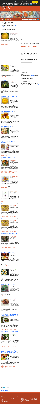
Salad (13, 172)
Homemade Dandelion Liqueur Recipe (9, 96)
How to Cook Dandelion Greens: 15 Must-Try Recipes (9, 79)
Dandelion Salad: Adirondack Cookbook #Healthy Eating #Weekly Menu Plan (9, 315)
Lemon (10, 139)
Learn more (30, 4)
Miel (5, 367)
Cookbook (7, 329)
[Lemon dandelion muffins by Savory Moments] (5, 130)
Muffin (6, 139)
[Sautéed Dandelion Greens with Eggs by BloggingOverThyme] (5, 272)
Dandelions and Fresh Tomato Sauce (8, 298)
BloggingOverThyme (14, 269)
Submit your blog (23, 395)
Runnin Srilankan (13, 160)
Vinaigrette (2, 365)
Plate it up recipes (14, 191)
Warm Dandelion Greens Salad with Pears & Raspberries (10, 332)
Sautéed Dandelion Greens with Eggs (9, 268)
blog (2, 400)
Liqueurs (6, 109)
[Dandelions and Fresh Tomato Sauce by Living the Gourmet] (5, 302)
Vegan (6, 187)
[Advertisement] (10, 55)
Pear (8, 347)
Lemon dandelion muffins (6, 126)
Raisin (14, 247)
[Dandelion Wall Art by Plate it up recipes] (5, 194)
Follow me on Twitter (5, 401)
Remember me (24, 72)
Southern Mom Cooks (14, 144)
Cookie (11, 216)
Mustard (6, 366)
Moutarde (2, 366)
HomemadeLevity (14, 334)
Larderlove (12, 65)
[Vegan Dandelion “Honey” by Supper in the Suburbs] (5, 179)
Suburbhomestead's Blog (15, 285)
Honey (15, 216)
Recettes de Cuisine (34, 399)
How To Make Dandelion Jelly (7, 111)
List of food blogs (33, 395)
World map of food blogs (35, 396)
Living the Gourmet (14, 299)
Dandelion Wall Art (5, 190)
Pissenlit (11, 365)
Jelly (6, 124)
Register (32, 75)
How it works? (23, 396)
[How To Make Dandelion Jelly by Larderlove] (5, 115)
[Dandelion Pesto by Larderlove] (5, 68)
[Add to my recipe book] (6, 80)
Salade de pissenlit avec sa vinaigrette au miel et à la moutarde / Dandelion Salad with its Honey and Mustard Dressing (9, 351)
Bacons (5, 248)
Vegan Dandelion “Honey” (6, 175)
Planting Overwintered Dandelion (8, 284)
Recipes (2, 19)
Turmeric (6, 155)
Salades (10, 366)
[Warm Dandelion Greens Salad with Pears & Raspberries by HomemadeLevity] (5, 337)
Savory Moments (13, 128)
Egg (17, 281)
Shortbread (3, 216)
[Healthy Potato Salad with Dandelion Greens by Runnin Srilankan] (5, 162)
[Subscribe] (10, 33)
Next (8, 387)
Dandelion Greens (4, 94)
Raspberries (10, 346)
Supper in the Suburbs (14, 176)
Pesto (6, 76)
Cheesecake (3, 265)
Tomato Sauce (3, 312)
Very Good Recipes (3, 393)
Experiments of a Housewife (13, 254)
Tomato (12, 312)
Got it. (35, 1)
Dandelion (2, 44)
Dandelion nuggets (5, 32)
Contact (12, 398)
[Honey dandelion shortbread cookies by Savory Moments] (5, 207)
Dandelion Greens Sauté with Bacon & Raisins (9, 234)
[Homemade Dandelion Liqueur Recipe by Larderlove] (5, 100)
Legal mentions (4, 399)
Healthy (2, 172)
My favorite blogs (8, 19)
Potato (6, 172)
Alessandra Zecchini (14, 33)
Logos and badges (24, 399)
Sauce (16, 312)
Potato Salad (10, 171)
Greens (14, 94)
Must (17, 94)
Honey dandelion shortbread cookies (8, 204)
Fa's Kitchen (13, 81)
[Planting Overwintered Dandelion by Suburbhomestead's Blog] (5, 288)
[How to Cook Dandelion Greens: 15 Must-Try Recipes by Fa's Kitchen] (5, 84)
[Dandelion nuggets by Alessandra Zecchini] (5, 36)
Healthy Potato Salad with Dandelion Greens (8, 158)
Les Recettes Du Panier (15, 354)
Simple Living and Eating (15, 317)
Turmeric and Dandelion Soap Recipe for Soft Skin (9, 142)
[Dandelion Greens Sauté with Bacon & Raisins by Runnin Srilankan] (5, 239)
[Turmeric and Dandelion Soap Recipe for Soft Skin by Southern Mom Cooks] (5, 146)
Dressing (15, 365)
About (12, 397)
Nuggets (6, 44)
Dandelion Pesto (4, 64)
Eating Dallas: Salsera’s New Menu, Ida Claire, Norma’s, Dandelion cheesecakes (9, 251)
